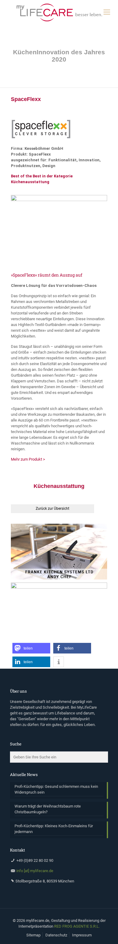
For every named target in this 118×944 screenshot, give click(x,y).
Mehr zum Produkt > (28, 459)
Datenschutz (56, 935)
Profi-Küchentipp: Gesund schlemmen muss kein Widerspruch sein (56, 789)
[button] (31, 648)
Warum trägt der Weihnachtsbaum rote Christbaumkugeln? (48, 809)
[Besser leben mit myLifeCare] (59, 12)
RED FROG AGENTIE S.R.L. (77, 926)
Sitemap (33, 935)
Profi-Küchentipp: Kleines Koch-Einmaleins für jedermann (54, 829)
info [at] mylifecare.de (34, 870)
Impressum (82, 935)
